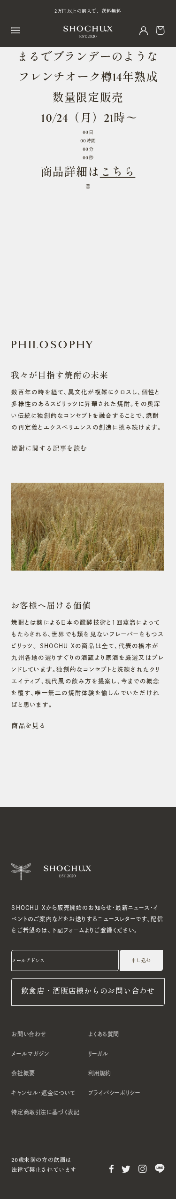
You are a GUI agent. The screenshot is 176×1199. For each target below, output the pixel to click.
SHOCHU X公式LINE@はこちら (88, 11)
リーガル (98, 1054)
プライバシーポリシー (114, 1093)
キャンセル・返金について (43, 1093)
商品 (52, 172)
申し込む (141, 961)
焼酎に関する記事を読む (49, 449)
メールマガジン (30, 1054)
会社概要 (23, 1073)
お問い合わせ (28, 1034)
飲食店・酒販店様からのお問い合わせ (88, 991)
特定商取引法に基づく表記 (45, 1112)
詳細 (76, 172)
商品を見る (28, 726)
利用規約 (99, 1073)
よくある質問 (104, 1034)
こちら (118, 172)
